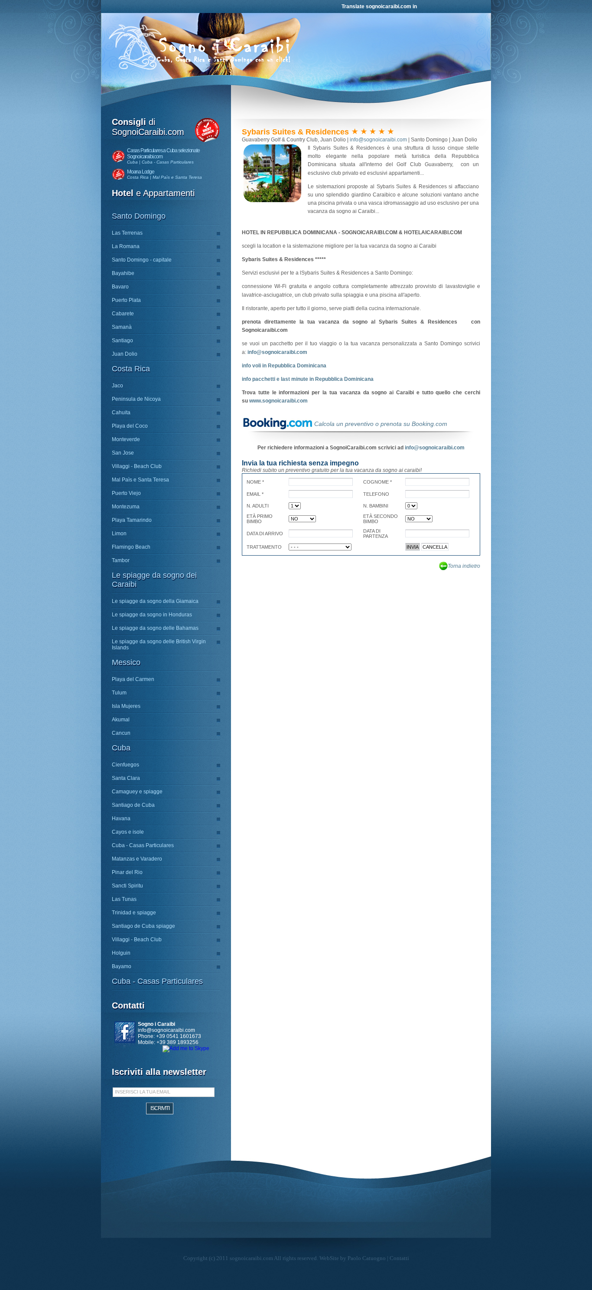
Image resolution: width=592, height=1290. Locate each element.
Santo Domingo (139, 216)
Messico (126, 662)
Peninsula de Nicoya (136, 399)
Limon (119, 533)
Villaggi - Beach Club (137, 466)
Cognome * (377, 482)
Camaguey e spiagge (137, 792)
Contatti (399, 1258)
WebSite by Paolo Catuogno (352, 1258)
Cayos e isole (128, 832)
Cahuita (121, 412)
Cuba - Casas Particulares (143, 845)
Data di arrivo (265, 533)
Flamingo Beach (131, 547)
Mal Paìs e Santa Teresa (140, 480)
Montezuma (126, 507)
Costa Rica (131, 368)
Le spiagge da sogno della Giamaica (155, 601)
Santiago (122, 340)
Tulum (119, 693)
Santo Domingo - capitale (142, 260)
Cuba (121, 747)
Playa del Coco (130, 426)
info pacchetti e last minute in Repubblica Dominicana (308, 379)
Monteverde (126, 439)
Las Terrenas (127, 233)
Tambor (121, 560)
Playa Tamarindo (132, 520)
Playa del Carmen (133, 679)
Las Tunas (124, 899)
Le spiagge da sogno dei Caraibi (154, 580)
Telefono (376, 494)
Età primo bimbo (260, 519)
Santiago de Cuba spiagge (143, 926)
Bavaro (120, 287)
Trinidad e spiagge (134, 913)
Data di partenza (375, 533)
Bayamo (121, 966)
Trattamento (264, 547)
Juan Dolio (124, 354)
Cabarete (123, 314)
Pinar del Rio (127, 872)
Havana (121, 818)
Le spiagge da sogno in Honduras (152, 615)
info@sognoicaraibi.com (166, 1030)
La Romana (126, 246)
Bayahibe (123, 273)
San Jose (123, 453)
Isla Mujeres (126, 706)
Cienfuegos (125, 765)
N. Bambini (375, 505)
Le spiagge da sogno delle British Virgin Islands (159, 644)
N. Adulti (258, 505)
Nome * (255, 482)
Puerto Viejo (126, 493)
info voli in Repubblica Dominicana (284, 366)
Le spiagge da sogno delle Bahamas (155, 628)
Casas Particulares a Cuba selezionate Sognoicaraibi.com (163, 153)
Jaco (117, 386)
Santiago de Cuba (133, 805)
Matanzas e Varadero (137, 859)
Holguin (121, 953)
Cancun (121, 733)
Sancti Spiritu (127, 886)
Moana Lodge (140, 172)
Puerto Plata (126, 300)
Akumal (121, 720)
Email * (255, 494)
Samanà (122, 327)
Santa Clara (126, 778)
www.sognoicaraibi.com (278, 401)
